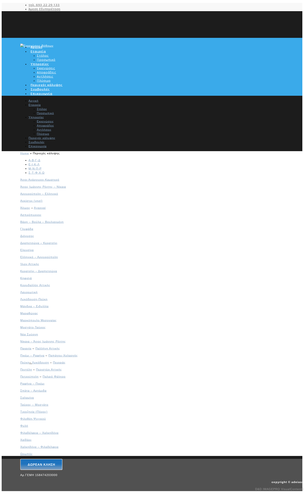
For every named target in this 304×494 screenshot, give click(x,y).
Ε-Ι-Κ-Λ (34, 164)
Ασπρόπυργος (31, 214)
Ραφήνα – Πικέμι (32, 383)
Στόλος (43, 55)
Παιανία (25, 348)
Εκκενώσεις (46, 68)
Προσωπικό (46, 59)
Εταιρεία (35, 104)
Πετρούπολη (29, 376)
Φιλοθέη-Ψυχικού (33, 418)
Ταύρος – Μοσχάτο (34, 404)
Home (24, 153)
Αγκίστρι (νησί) (31, 200)
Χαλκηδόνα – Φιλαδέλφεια (39, 447)
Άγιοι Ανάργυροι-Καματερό (39, 179)
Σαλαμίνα (27, 397)
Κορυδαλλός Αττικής (35, 285)
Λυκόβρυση (40, 362)
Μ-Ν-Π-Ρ (35, 168)
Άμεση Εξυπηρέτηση (44, 9)
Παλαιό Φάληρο (54, 376)
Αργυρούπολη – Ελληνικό (39, 193)
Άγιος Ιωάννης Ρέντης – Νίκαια (43, 186)
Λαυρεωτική (29, 292)
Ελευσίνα (27, 250)
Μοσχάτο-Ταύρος (33, 327)
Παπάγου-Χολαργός (63, 355)
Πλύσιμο (44, 80)
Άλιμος (25, 207)
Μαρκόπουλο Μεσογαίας (38, 320)
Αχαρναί (40, 207)
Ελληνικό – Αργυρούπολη (39, 257)
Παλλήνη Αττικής (47, 348)
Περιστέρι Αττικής (49, 369)
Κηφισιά (26, 278)
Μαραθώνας (29, 313)
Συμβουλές (37, 142)
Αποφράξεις (46, 72)
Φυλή (24, 425)
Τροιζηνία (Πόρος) (34, 411)
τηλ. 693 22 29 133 (44, 5)
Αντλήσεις (45, 76)
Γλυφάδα (26, 229)
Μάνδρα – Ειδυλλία (34, 306)
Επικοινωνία (41, 93)
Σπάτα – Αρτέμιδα (33, 390)
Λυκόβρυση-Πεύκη (34, 299)
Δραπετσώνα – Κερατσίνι (38, 243)
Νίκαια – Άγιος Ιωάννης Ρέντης (43, 341)
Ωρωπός (26, 454)
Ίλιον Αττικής (29, 264)
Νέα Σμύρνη (29, 334)
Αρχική (33, 100)
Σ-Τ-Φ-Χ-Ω (36, 172)
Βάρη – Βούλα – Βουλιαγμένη (42, 222)
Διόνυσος (27, 236)
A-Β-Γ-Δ (34, 160)
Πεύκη (24, 362)
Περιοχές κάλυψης (42, 138)
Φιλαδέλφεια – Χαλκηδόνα (39, 432)
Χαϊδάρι (25, 439)
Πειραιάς (59, 362)
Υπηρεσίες (36, 117)
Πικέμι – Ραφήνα (32, 355)
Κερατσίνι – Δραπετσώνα (38, 271)
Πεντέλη (26, 369)
